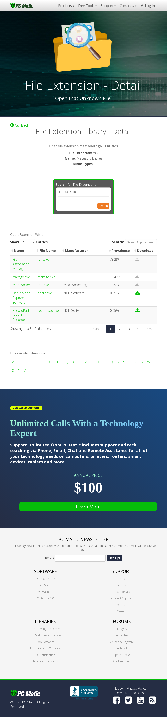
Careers (122, 611)
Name (19, 250)
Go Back (21, 125)
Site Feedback (121, 661)
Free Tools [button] (86, 5)
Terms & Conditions (129, 693)
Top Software (45, 642)
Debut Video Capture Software (21, 298)
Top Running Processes (45, 629)
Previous (96, 329)
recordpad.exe (48, 310)
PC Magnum (45, 592)
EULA (119, 688)
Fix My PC (122, 629)
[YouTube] (140, 700)
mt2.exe (43, 285)
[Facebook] (116, 700)
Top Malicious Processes (45, 635)
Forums (122, 585)
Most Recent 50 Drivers (45, 648)
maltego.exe (21, 277)
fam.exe (43, 259)
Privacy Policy (136, 688)
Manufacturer (76, 250)
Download (145, 250)
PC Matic (45, 585)
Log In (149, 5)
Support (122, 571)
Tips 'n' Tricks (121, 655)
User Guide (121, 605)
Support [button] (107, 5)
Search (103, 206)
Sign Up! (114, 558)
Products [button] (65, 5)
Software (45, 571)
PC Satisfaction (45, 655)
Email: (49, 558)
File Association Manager (20, 264)
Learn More (88, 507)
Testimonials (121, 592)
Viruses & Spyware (122, 642)
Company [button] (127, 5)
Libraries (45, 621)
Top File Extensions (45, 661)
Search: (118, 242)
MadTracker (21, 285)
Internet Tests (122, 635)
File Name (47, 250)
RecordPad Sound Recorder (20, 315)
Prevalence (121, 250)
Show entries (29, 242)
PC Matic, (29, 702)
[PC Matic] (22, 5)
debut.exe (45, 293)
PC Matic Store (45, 579)
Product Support (122, 598)
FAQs (121, 579)
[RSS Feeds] (152, 700)
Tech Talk (122, 648)
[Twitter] (128, 700)
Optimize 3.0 (45, 598)
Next (149, 329)
